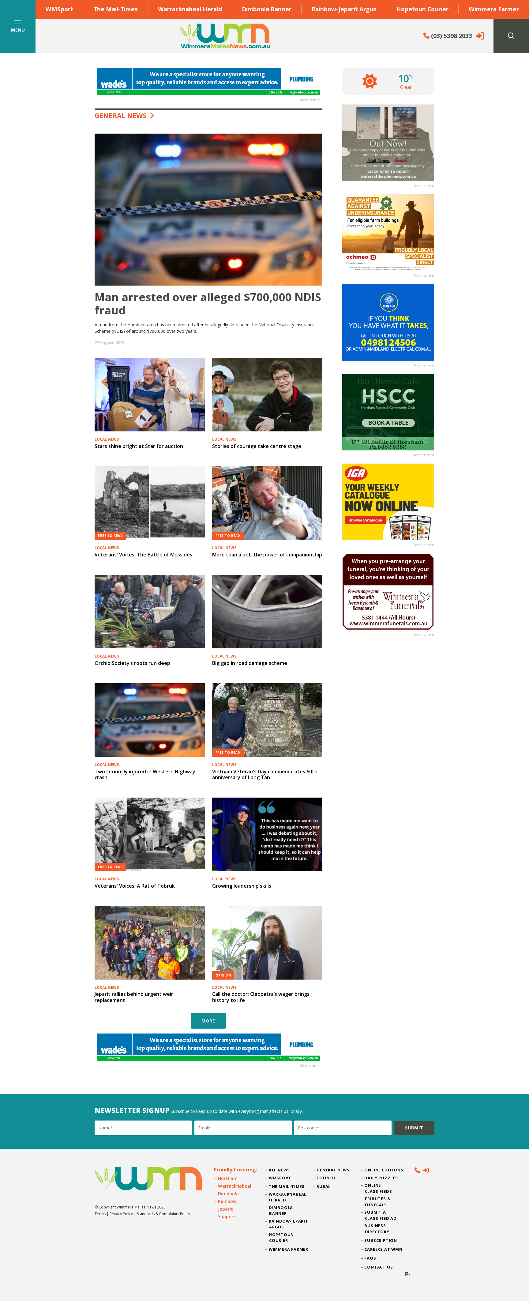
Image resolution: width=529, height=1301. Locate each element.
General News (333, 1169)
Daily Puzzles (381, 1178)
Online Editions (384, 1169)
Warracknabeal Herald (190, 9)
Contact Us (379, 1267)
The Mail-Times (115, 9)
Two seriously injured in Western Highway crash (145, 774)
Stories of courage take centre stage (256, 446)
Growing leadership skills (241, 885)
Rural (324, 1186)
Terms (100, 1213)
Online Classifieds (378, 1188)
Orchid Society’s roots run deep (132, 663)
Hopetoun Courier (422, 9)
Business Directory (377, 1228)
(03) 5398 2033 (451, 36)
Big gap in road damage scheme (249, 663)
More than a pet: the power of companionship (267, 554)
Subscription (381, 1240)
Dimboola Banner (266, 9)
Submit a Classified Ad (381, 1215)
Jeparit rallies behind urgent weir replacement (134, 997)
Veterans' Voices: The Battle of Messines (143, 554)
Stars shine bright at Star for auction (139, 446)
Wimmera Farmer (494, 9)
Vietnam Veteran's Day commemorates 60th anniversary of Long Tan (264, 774)
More (208, 1021)
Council (326, 1178)
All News (279, 1169)
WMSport (59, 9)
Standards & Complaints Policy (163, 1213)
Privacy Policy (121, 1213)
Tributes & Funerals (378, 1201)
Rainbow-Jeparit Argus (344, 9)
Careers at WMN (384, 1249)
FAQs (370, 1258)
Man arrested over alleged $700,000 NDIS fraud (208, 304)
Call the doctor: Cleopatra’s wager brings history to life (261, 997)
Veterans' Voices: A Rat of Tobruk (135, 885)
